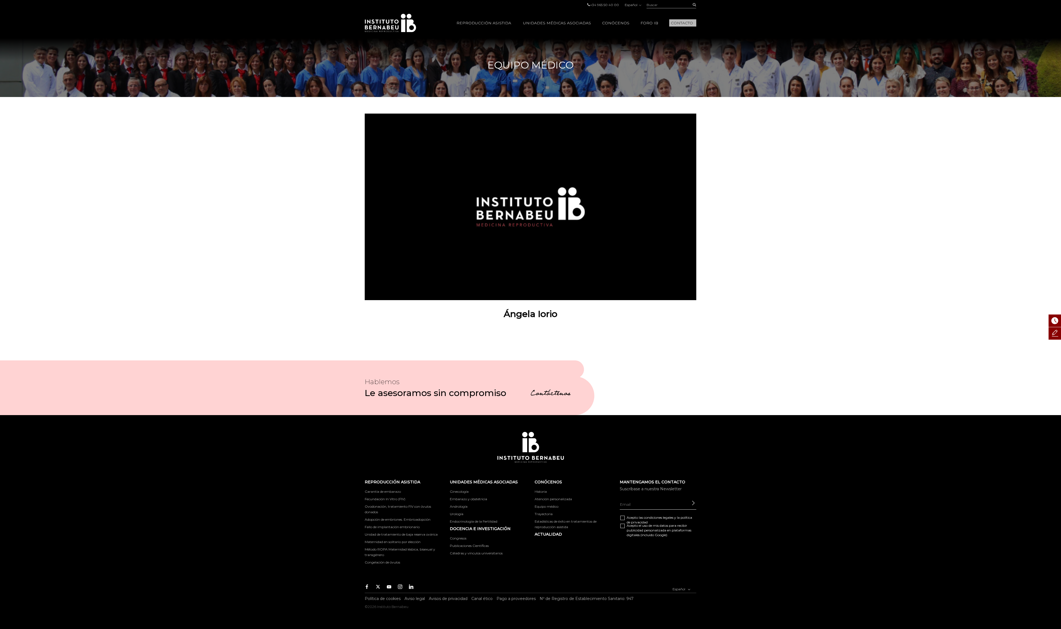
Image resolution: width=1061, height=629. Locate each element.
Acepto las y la (659, 519)
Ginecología (459, 491)
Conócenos (615, 22)
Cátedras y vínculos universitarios (476, 553)
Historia (541, 491)
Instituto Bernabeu (390, 23)
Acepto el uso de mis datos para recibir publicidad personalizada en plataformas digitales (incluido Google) (659, 530)
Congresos (458, 538)
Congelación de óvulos (382, 562)
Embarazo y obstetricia (468, 499)
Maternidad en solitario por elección (393, 542)
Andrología (459, 506)
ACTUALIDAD (548, 534)
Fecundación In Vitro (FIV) (385, 499)
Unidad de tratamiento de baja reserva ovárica (401, 534)
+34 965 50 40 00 (604, 5)
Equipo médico (546, 506)
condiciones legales (658, 517)
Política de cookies (383, 598)
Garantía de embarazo (383, 491)
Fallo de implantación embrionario (392, 527)
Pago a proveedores (516, 598)
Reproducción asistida (483, 22)
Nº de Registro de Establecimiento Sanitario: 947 (587, 598)
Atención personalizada (553, 499)
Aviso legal (415, 598)
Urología (456, 514)
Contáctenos (550, 394)
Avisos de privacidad (448, 598)
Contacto (682, 22)
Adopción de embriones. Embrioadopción (397, 519)
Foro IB (649, 22)
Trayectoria (544, 514)
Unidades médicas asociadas (557, 22)
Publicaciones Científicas (469, 546)
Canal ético (482, 598)
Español (631, 5)
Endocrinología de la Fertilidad (473, 521)
